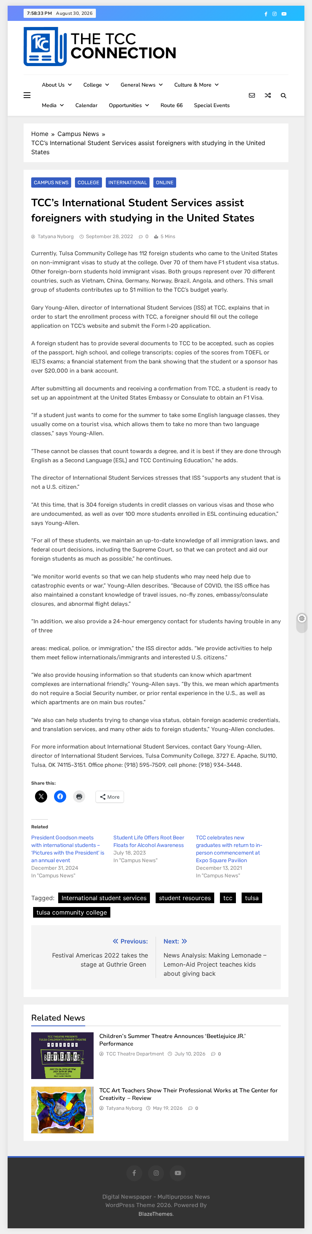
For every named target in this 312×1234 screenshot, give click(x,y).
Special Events (212, 105)
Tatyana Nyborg (56, 236)
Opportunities (125, 105)
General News (138, 84)
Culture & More (193, 84)
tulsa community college (72, 912)
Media (49, 105)
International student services (104, 898)
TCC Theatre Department (135, 1054)
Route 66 (172, 105)
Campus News (51, 182)
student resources (185, 898)
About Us (53, 84)
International (127, 182)
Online (165, 182)
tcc (227, 898)
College (92, 84)
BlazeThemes (155, 1214)
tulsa (252, 898)
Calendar (86, 105)
